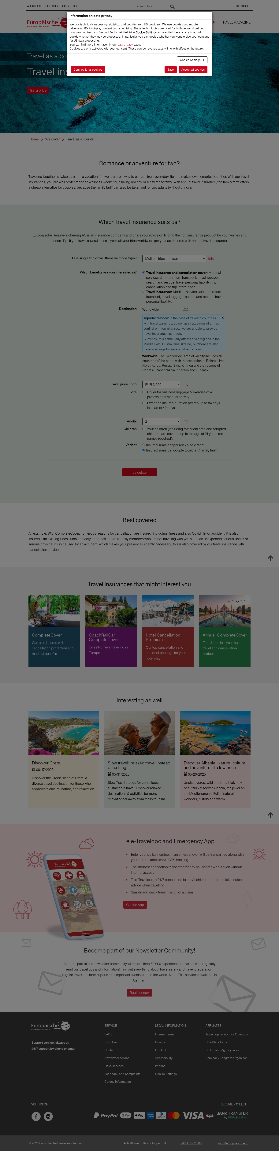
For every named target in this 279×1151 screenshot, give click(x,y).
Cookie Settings (190, 60)
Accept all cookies (193, 69)
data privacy (125, 44)
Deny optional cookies (87, 69)
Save (170, 69)
